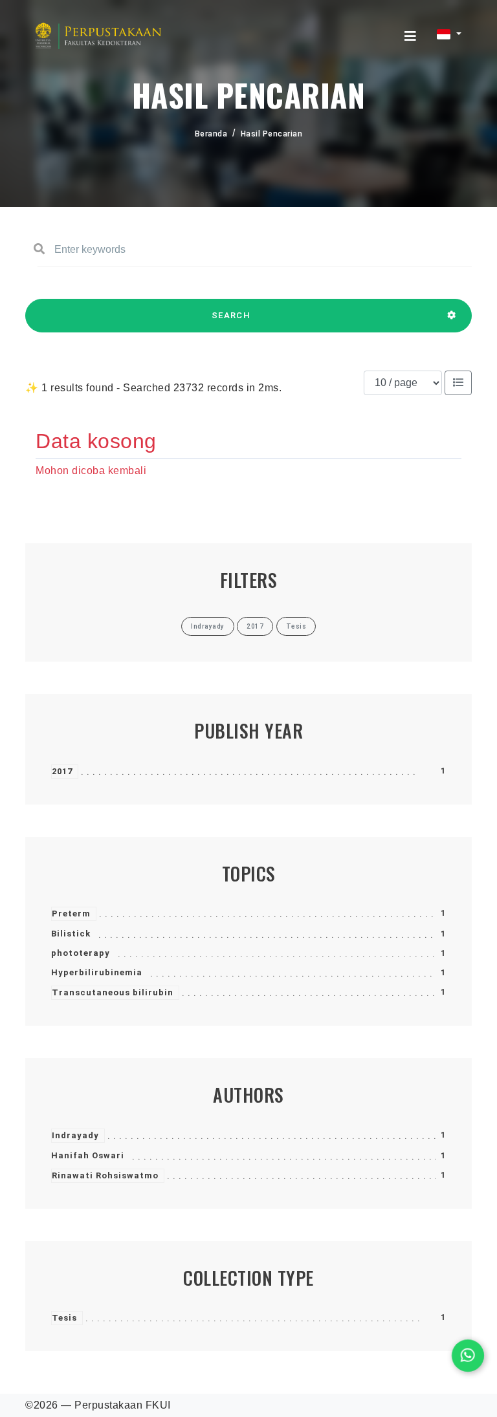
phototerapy (80, 953)
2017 (62, 771)
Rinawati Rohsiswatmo (105, 1175)
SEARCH (231, 315)
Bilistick (71, 933)
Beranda (211, 133)
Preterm (71, 913)
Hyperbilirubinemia (96, 972)
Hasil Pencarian (272, 133)
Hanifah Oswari (87, 1155)
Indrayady (75, 1135)
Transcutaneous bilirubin (112, 992)
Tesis (64, 1318)
